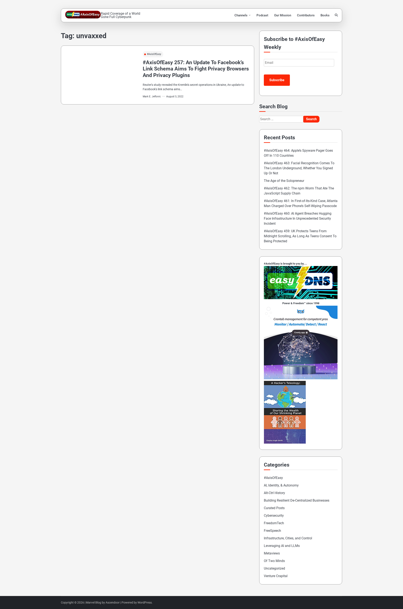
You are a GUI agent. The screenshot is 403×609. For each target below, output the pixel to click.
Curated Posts (274, 508)
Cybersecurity (274, 516)
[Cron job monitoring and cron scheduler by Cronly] (301, 378)
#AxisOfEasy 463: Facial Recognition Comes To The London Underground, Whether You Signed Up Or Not (299, 168)
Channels (240, 15)
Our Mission (282, 15)
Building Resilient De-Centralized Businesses (296, 500)
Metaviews (272, 553)
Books (325, 15)
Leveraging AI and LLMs (282, 546)
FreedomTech (274, 523)
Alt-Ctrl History (274, 493)
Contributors (306, 15)
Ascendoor (113, 602)
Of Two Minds (274, 561)
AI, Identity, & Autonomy (281, 485)
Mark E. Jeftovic (152, 96)
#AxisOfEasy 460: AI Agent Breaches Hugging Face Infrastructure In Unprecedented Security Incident (297, 218)
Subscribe (276, 80)
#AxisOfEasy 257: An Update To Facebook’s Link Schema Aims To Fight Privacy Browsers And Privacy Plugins (196, 68)
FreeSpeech (272, 531)
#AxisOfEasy (154, 54)
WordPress (144, 602)
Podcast (262, 15)
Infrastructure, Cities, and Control (288, 538)
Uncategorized (274, 568)
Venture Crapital (276, 576)
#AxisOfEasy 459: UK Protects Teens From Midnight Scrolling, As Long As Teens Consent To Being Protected (300, 236)
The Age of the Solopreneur (284, 181)
